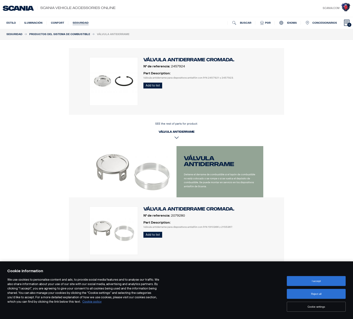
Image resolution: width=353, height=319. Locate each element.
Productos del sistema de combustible (59, 34)
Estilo (11, 22)
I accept (316, 281)
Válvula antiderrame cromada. (188, 209)
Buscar (245, 22)
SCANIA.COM (331, 8)
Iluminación (33, 22)
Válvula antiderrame (209, 161)
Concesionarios (324, 22)
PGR (267, 22)
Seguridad (81, 22)
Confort (57, 22)
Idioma (291, 22)
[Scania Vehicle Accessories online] (18, 8)
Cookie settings (316, 306)
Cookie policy (92, 301)
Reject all (316, 293)
